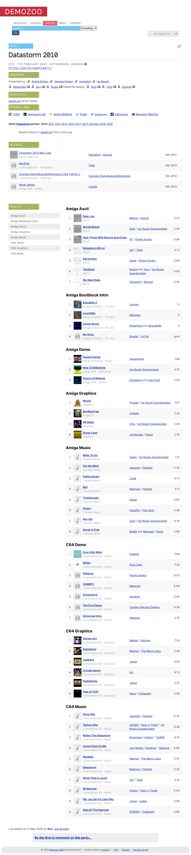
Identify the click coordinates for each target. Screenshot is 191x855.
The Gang (148, 510)
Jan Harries (136, 747)
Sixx (38, 86)
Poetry (87, 508)
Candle (93, 186)
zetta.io (106, 849)
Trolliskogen (91, 497)
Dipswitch (95, 154)
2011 (51, 123)
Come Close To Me (94, 746)
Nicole (87, 400)
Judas (133, 661)
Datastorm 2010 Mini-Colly (35, 152)
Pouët (83, 114)
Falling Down (91, 476)
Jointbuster (136, 434)
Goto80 (134, 724)
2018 (103, 123)
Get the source (140, 849)
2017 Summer (90, 123)
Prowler (134, 402)
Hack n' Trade (149, 724)
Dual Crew (135, 564)
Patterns (88, 573)
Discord (125, 849)
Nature (144, 218)
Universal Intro (92, 615)
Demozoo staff (56, 849)
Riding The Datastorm (96, 735)
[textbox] (46, 28)
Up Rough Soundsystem (152, 228)
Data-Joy (89, 216)
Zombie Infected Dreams (144, 607)
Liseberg (88, 659)
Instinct (148, 737)
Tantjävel (88, 269)
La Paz (145, 336)
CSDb (16, 114)
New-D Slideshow (94, 367)
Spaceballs (154, 325)
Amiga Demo (18, 226)
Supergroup (136, 358)
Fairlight (147, 467)
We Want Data (91, 280)
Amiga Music (18, 237)
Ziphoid (126, 86)
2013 (65, 123)
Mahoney (135, 315)
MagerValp (19, 86)
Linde (132, 478)
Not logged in (162, 33)
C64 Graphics (19, 248)
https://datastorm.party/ (30, 68)
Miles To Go (90, 455)
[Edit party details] (179, 46)
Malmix (133, 218)
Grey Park (154, 380)
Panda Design (137, 575)
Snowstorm (90, 594)
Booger (133, 336)
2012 (58, 123)
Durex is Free (91, 529)
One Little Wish (92, 552)
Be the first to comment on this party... (63, 838)
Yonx (109, 86)
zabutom (134, 467)
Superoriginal (91, 357)
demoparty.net (37, 114)
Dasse (133, 499)
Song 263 (89, 714)
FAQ (116, 849)
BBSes (62, 23)
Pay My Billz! (91, 465)
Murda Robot (91, 226)
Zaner (133, 260)
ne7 (131, 250)
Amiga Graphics (20, 231)
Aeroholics (90, 258)
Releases (20, 23)
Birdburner (90, 788)
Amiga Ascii (18, 215)
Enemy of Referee (94, 378)
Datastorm (23, 123)
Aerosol (107, 154)
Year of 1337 (90, 691)
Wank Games (27, 184)
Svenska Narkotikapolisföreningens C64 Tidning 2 (49, 174)
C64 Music (17, 253)
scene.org (101, 114)
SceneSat (85, 81)
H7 (131, 239)
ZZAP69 (134, 811)
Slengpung (121, 114)
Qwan (133, 457)
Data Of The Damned (96, 809)
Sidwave (134, 617)
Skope (55, 86)
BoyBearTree (91, 411)
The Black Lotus (151, 651)
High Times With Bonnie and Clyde (104, 237)
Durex (149, 434)
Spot (94, 86)
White (86, 562)
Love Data (89, 313)
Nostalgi (88, 756)
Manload (148, 531)
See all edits (61, 828)
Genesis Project (63, 81)
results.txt (15, 101)
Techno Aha (90, 724)
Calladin (134, 413)
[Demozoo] (23, 11)
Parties (50, 23)
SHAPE (160, 737)
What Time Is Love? (95, 777)
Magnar (134, 651)
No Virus (88, 334)
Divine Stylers (40, 81)
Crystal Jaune (91, 670)
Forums (75, 23)
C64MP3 (88, 584)
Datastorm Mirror (94, 248)
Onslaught (145, 693)
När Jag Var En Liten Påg (98, 799)
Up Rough (103, 81)
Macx (132, 693)
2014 (71, 123)
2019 (110, 123)
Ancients (134, 596)
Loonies (134, 304)
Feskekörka (90, 681)
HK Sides (88, 422)
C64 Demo (17, 242)
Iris (131, 672)
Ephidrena (135, 325)
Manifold (24, 163)
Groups (35, 23)
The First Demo (92, 605)
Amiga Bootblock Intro (24, 221)
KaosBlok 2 (90, 302)
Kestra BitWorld (63, 114)
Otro (132, 423)
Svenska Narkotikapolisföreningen (109, 175)
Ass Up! (88, 519)
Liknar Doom (91, 323)
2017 (78, 123)
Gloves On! (90, 638)
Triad (92, 165)
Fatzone (145, 640)
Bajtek (133, 531)
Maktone (134, 489)
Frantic (133, 790)
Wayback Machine (147, 114)
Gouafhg (134, 510)
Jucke (133, 801)
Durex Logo (90, 432)
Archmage (135, 737)
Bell (85, 487)
